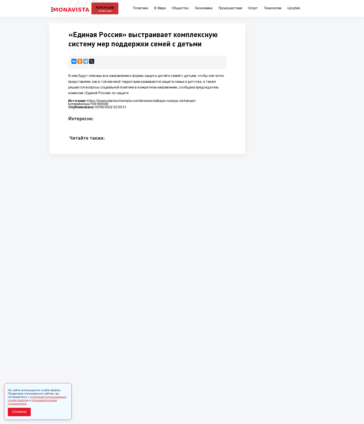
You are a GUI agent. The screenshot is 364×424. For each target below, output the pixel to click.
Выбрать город (105, 11)
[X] (91, 61)
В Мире (160, 8)
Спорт (253, 8)
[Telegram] (85, 61)
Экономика (203, 8)
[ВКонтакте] (73, 61)
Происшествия (230, 8)
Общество (180, 8)
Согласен (19, 412)
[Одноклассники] (79, 61)
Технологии (272, 8)
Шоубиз (293, 8)
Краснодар (105, 7)
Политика (140, 8)
